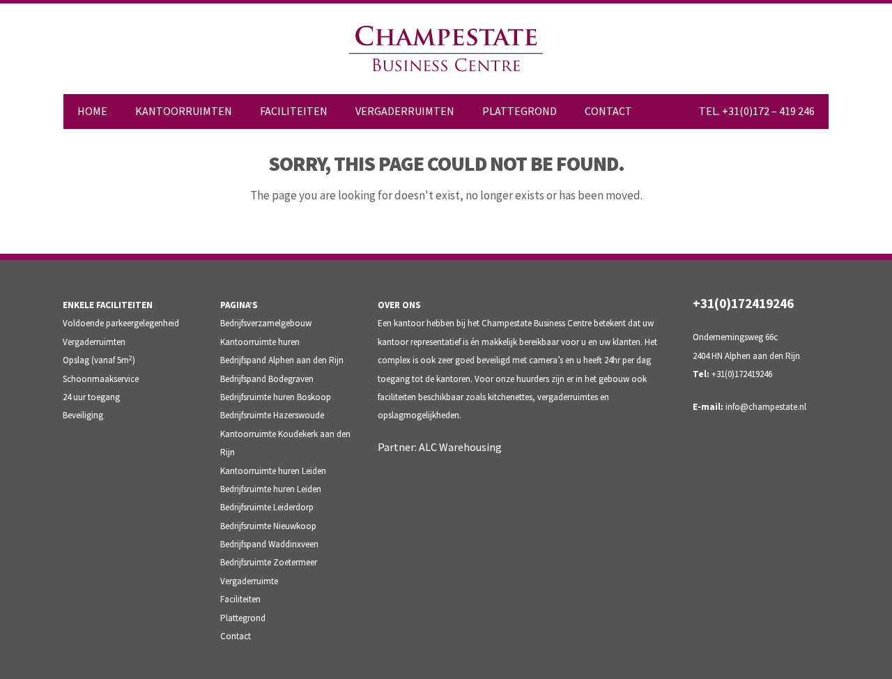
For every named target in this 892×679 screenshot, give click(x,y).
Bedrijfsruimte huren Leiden (270, 489)
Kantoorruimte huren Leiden (273, 471)
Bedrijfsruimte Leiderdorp (267, 507)
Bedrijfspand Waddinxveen (269, 544)
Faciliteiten (240, 599)
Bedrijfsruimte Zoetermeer (268, 562)
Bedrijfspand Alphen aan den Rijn (282, 360)
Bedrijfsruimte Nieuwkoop (268, 526)
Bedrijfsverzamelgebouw (266, 323)
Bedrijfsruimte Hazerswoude (272, 415)
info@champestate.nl (765, 407)
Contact (235, 636)
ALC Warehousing (460, 447)
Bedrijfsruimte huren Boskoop (275, 397)
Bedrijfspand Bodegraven (267, 379)
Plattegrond (243, 618)
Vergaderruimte (249, 581)
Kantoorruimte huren (260, 342)
